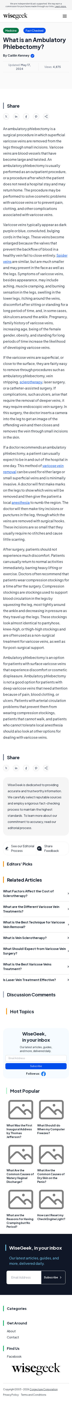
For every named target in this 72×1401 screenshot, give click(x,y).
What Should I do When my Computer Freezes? (51, 1129)
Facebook (14, 1356)
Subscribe (36, 1066)
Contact (13, 1337)
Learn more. (60, 6)
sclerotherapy (31, 382)
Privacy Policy (11, 1394)
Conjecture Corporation (44, 1389)
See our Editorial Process (22, 848)
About (11, 1331)
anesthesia (21, 502)
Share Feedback (51, 848)
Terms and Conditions (33, 1394)
